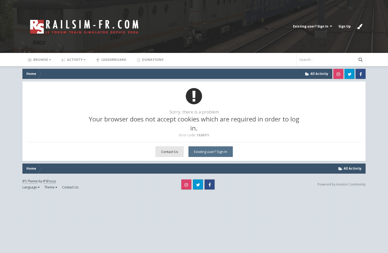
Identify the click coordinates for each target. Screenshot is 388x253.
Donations (152, 59)
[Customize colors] (360, 26)
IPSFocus (49, 181)
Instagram (338, 74)
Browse (40, 59)
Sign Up (344, 26)
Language (30, 187)
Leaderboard (113, 59)
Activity (74, 59)
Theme (49, 187)
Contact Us (169, 151)
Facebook (361, 74)
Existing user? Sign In (311, 26)
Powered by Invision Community (342, 184)
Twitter (349, 74)
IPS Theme (30, 181)
